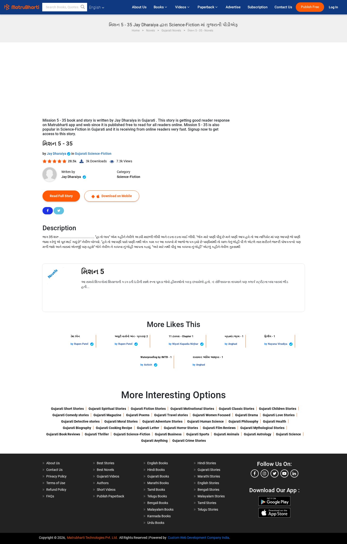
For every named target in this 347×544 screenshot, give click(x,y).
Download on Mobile (116, 196)
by (72, 343)
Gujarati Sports (197, 434)
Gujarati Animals (226, 434)
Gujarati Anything (154, 440)
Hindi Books (156, 470)
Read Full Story (61, 196)
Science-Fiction (128, 177)
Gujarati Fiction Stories (148, 409)
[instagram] (265, 473)
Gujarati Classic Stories (236, 409)
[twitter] (275, 473)
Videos (181, 7)
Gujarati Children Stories (277, 409)
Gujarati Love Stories (279, 415)
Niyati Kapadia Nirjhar (185, 343)
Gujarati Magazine (107, 415)
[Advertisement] (173, 78)
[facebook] (255, 473)
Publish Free (310, 6)
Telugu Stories (208, 509)
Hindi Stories (207, 463)
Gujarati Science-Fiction (93, 153)
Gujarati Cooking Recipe (114, 428)
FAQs (50, 496)
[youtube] (284, 473)
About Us (139, 7)
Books (159, 7)
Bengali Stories (208, 489)
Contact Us (283, 7)
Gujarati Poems (137, 415)
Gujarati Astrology (257, 434)
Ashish (148, 364)
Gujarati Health (274, 421)
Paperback (206, 7)
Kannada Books (159, 516)
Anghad (232, 343)
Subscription (257, 7)
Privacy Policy (56, 476)
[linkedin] (294, 473)
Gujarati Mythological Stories (262, 428)
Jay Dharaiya (57, 153)
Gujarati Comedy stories (70, 415)
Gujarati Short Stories (67, 409)
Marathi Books (158, 483)
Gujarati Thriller (97, 434)
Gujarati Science (288, 434)
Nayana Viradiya (278, 343)
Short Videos (106, 489)
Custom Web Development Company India (198, 538)
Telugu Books (157, 496)
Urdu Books (155, 523)
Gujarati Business (168, 434)
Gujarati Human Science (205, 421)
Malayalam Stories (211, 496)
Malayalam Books (160, 509)
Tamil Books (156, 489)
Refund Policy (56, 489)
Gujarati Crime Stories (189, 440)
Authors (103, 483)
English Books (157, 463)
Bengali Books (157, 503)
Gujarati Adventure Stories (162, 421)
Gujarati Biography (77, 428)
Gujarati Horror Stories (181, 428)
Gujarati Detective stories (80, 421)
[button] (83, 7)
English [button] (95, 7)
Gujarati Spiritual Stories (107, 409)
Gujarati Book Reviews (63, 434)
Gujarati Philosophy (243, 421)
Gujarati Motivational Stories (192, 409)
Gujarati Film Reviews (219, 428)
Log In (334, 7)
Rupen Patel (81, 343)
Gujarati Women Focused (211, 415)
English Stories (208, 483)
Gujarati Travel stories (171, 415)
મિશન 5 (92, 271)
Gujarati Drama (246, 415)
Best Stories (105, 463)
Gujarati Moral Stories (121, 421)
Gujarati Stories (209, 470)
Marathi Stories (209, 476)
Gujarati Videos (108, 476)
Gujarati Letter (148, 428)
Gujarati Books (158, 476)
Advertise (233, 7)
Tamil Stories (207, 503)
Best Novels (105, 470)
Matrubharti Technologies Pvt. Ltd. (93, 538)
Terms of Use (55, 483)
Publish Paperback (110, 496)
